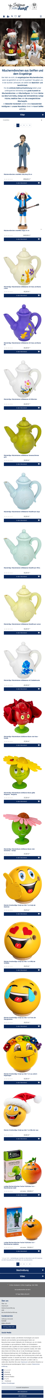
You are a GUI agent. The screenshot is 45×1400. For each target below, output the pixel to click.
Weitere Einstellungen (8, 1383)
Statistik (7, 1372)
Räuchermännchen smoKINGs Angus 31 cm (16, 230)
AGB (3, 1310)
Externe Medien (9, 1377)
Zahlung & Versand (7, 1319)
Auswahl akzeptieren (22, 1387)
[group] (22, 154)
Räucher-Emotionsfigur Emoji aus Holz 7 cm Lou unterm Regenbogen (20, 1074)
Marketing (8, 1374)
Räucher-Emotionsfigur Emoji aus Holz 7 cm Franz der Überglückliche (20, 1018)
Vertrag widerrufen (9, 1327)
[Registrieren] (8, 17)
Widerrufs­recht (6, 1323)
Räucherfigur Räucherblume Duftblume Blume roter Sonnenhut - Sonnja (19, 850)
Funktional (8, 1381)
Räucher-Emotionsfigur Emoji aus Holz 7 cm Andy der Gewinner (20, 906)
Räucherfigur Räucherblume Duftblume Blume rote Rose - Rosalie (21, 737)
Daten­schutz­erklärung (8, 1308)
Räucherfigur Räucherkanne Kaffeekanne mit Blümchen (20, 399)
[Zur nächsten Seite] (26, 125)
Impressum (5, 1306)
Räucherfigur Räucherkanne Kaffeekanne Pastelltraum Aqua (22, 512)
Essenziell (8, 1370)
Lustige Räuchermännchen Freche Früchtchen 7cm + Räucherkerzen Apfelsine (19, 1243)
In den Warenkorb (21, 183)
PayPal (7, 1379)
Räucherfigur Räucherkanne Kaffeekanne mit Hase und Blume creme (22, 287)
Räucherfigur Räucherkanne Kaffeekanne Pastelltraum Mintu (22, 568)
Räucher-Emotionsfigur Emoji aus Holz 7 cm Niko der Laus (21, 1130)
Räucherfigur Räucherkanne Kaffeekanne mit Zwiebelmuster (22, 680)
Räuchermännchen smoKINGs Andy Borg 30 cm (18, 174)
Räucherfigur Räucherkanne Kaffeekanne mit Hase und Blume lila (22, 344)
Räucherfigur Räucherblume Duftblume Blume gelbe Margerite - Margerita (19, 793)
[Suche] (12, 16)
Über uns (4, 1304)
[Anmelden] (4, 17)
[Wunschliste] (15, 17)
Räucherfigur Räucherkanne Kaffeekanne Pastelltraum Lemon (22, 624)
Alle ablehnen (23, 1396)
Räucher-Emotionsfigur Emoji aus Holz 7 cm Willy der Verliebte (19, 962)
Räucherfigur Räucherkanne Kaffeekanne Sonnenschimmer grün (21, 456)
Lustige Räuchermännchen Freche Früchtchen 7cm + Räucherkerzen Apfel (19, 1187)
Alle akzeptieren (22, 1392)
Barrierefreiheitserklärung (9, 1312)
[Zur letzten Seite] (29, 125)
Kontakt (4, 1321)
